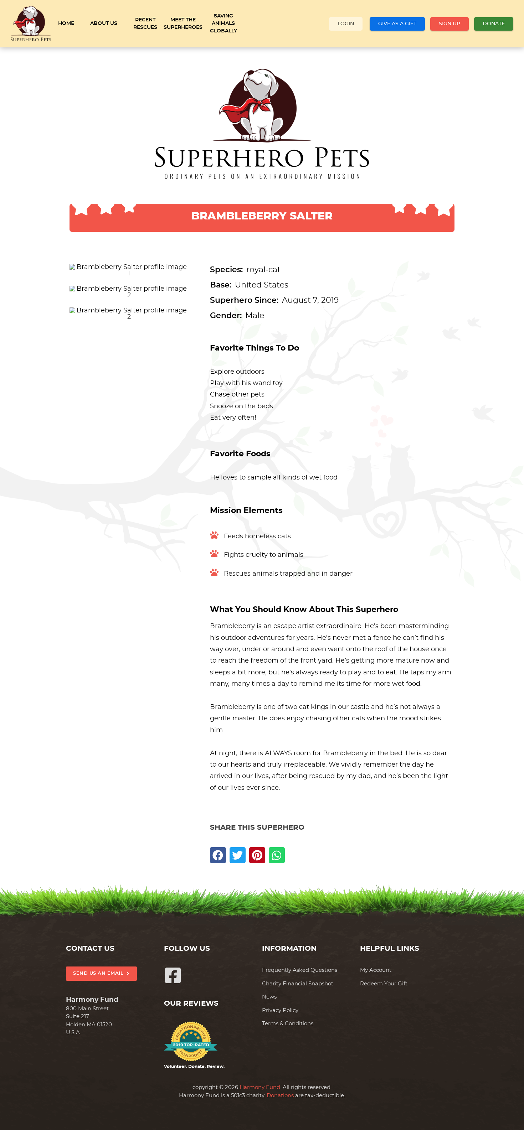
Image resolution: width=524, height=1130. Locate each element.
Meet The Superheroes (183, 23)
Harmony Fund (260, 1087)
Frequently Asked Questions (299, 970)
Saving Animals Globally (223, 23)
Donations (280, 1095)
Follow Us (187, 948)
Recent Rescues (145, 23)
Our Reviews (191, 1003)
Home (66, 23)
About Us (103, 23)
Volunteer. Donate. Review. (194, 1066)
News (269, 997)
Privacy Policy (280, 1010)
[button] (218, 855)
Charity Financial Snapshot (297, 983)
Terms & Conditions (287, 1023)
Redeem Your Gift (383, 983)
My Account (375, 970)
